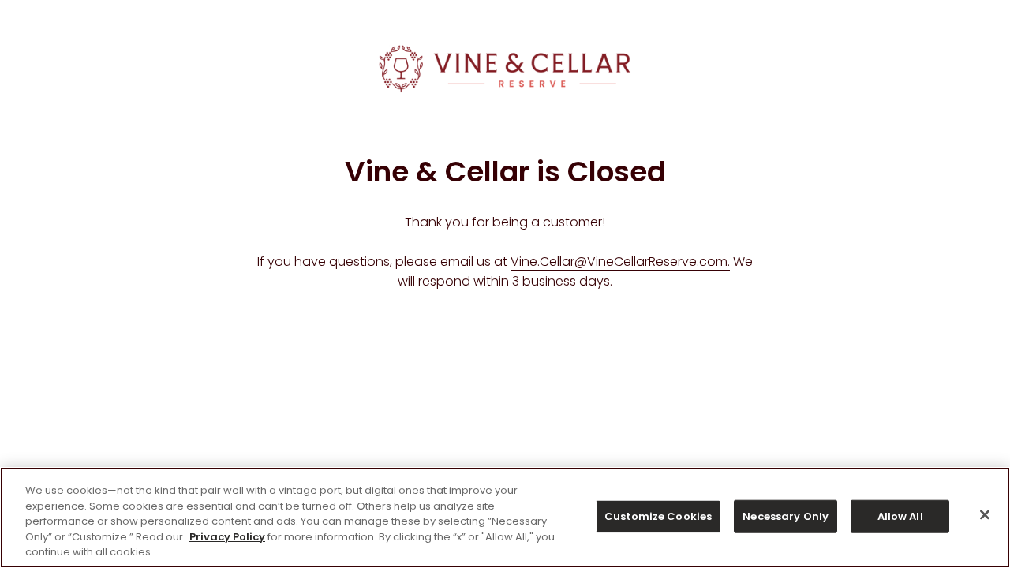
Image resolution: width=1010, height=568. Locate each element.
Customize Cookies (658, 516)
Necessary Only (786, 516)
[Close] (984, 515)
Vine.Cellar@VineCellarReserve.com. (620, 261)
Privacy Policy (227, 536)
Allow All (900, 516)
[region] (505, 517)
